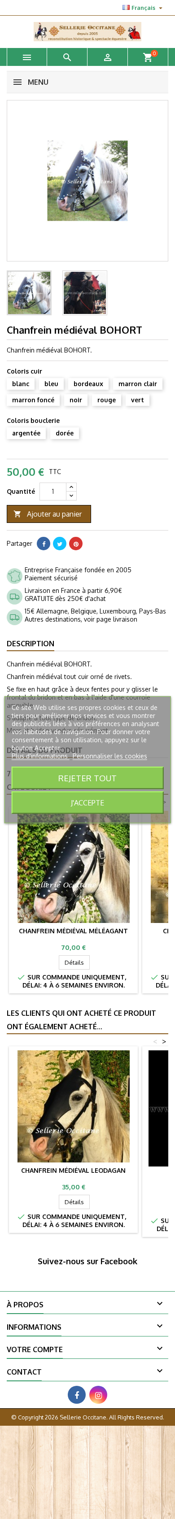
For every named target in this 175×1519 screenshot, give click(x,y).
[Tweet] (59, 543)
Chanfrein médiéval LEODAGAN (73, 1170)
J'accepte (87, 802)
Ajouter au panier (47, 513)
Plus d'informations (41, 755)
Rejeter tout (87, 777)
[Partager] (43, 543)
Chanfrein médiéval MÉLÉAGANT (73, 931)
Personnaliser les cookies (110, 755)
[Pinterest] (76, 543)
